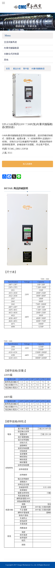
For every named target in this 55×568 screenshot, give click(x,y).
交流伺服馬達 (10, 42)
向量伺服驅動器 (11, 48)
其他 (6, 60)
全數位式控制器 (11, 54)
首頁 (8, 69)
